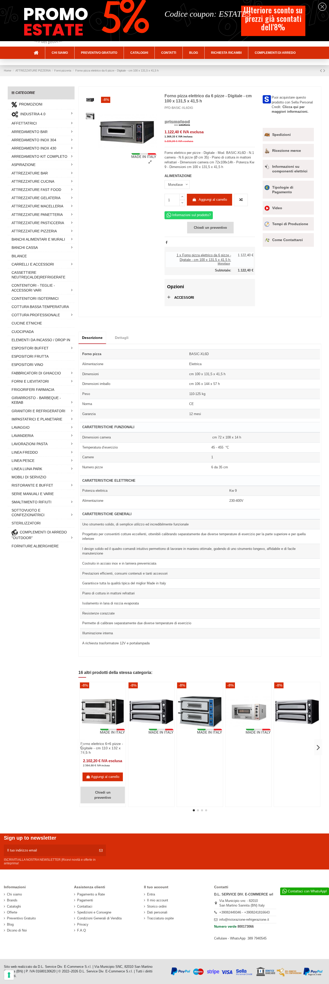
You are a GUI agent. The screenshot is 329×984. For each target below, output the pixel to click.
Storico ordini (157, 906)
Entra (151, 894)
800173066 (245, 926)
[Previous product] (321, 70)
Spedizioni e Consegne (94, 912)
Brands (12, 900)
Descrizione (92, 338)
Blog (10, 924)
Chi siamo (14, 894)
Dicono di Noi (17, 930)
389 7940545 (257, 938)
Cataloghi (14, 906)
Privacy (82, 924)
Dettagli (122, 338)
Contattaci (84, 906)
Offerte (12, 912)
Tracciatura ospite (160, 918)
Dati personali (157, 912)
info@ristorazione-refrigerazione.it (244, 919)
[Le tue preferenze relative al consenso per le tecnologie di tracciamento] (9, 975)
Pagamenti (85, 900)
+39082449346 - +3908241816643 (244, 912)
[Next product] (324, 70)
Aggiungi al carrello (213, 199)
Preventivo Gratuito (21, 918)
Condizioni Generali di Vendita (99, 918)
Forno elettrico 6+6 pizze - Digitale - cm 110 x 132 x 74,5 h (101, 748)
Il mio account (157, 900)
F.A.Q (81, 930)
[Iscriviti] (101, 850)
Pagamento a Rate (91, 894)
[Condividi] (166, 242)
